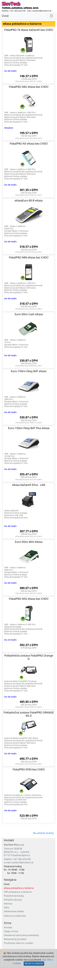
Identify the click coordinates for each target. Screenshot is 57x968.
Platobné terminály (14, 895)
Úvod (5, 16)
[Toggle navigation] (51, 16)
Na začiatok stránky (43, 833)
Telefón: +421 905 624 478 (17, 859)
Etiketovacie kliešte (14, 911)
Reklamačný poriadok (15, 939)
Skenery (8, 903)
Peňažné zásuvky (13, 899)
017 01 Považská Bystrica (17, 855)
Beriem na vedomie (34, 963)
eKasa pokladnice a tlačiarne (19, 888)
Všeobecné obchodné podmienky (21, 935)
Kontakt (8, 927)
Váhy (6, 907)
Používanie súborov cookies (18, 943)
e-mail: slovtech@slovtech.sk (19, 862)
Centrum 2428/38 (13, 848)
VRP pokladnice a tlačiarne (18, 891)
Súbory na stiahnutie (15, 915)
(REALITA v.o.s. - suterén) (16, 851)
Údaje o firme (11, 931)
